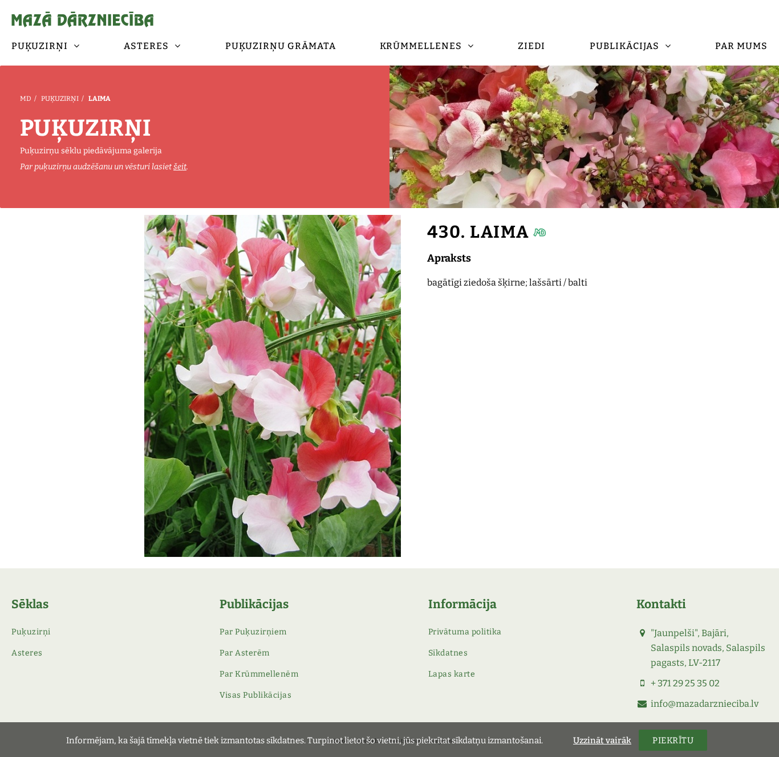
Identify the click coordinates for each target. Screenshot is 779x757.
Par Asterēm (245, 653)
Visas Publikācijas (255, 695)
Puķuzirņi (60, 99)
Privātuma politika (465, 632)
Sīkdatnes (448, 653)
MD (25, 99)
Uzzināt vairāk (602, 740)
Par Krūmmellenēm (259, 674)
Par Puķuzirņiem (253, 632)
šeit (179, 167)
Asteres (27, 653)
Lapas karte (452, 674)
